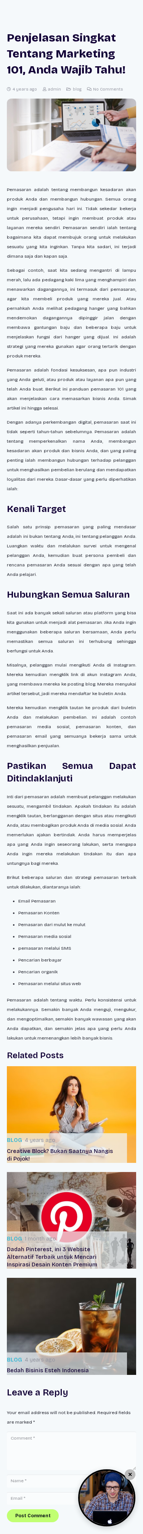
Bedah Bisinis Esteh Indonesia (48, 1370)
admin (54, 89)
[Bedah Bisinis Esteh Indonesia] (71, 1326)
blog (77, 89)
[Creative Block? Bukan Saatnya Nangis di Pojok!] (71, 1114)
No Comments (108, 89)
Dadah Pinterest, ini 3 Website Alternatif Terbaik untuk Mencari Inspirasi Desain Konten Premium (52, 1257)
